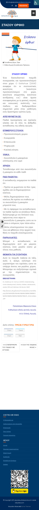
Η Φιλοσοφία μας (8, 420)
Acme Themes (26, 506)
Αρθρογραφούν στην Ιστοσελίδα (12, 424)
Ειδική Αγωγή (9, 65)
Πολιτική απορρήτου (9, 435)
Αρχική (5, 445)
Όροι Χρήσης (7, 431)
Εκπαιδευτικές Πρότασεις (22, 65)
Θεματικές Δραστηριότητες (11, 449)
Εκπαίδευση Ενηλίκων (9, 461)
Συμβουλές (6, 457)
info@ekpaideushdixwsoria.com (19, 2)
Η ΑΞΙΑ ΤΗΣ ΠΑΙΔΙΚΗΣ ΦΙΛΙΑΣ (29, 346)
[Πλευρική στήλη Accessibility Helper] (36, 2)
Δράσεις (5, 464)
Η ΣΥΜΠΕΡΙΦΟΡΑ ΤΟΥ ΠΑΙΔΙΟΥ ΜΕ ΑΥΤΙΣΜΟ (9, 347)
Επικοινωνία (6, 428)
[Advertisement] (19, 384)
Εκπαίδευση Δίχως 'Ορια (12, 62)
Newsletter (23, 6)
